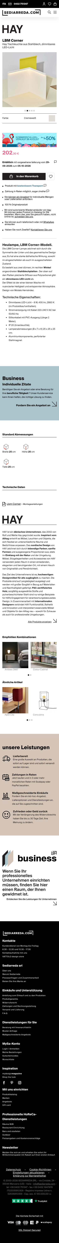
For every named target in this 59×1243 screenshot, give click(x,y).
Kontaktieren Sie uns (41, 230)
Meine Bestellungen (12, 1052)
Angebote (7, 1101)
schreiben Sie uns (24, 217)
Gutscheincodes (10, 1056)
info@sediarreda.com (44, 1184)
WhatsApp (48, 222)
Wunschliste (8, 1059)
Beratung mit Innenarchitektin (16, 1027)
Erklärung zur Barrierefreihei (29, 1176)
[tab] (25, 110)
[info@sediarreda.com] (9, 4)
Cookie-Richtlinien (40, 1169)
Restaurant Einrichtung (13, 1127)
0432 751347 (21, 4)
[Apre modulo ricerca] (49, 12)
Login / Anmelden (10, 1049)
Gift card (6, 1105)
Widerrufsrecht (9, 1002)
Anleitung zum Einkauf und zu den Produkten (24, 995)
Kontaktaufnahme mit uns (14, 953)
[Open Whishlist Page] (49, 4)
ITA (4, 4)
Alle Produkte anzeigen (40, 622)
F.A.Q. (5, 1013)
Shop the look (9, 1077)
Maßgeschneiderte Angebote (16, 1034)
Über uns (6, 970)
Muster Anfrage (9, 1031)
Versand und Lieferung (13, 1009)
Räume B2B (8, 1124)
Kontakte (8, 941)
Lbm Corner (14, 504)
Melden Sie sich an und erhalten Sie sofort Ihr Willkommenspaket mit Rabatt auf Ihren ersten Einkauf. (28, 1153)
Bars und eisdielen (11, 1131)
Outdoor (6, 1135)
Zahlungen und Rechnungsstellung (19, 1006)
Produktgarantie (10, 999)
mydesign (12, 1073)
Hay (49, 210)
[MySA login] (44, 4)
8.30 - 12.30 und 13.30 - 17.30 (16, 949)
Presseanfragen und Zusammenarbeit (20, 977)
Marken (6, 1098)
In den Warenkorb (27, 176)
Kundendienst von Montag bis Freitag (20, 946)
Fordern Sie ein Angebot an (33, 405)
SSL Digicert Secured (30, 1230)
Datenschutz (13, 1169)
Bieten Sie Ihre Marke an (14, 981)
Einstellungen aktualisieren (29, 1172)
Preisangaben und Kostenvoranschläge (21, 1138)
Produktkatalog (9, 1094)
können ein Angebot (18, 197)
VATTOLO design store (13, 956)
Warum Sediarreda (11, 974)
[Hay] (29, 29)
